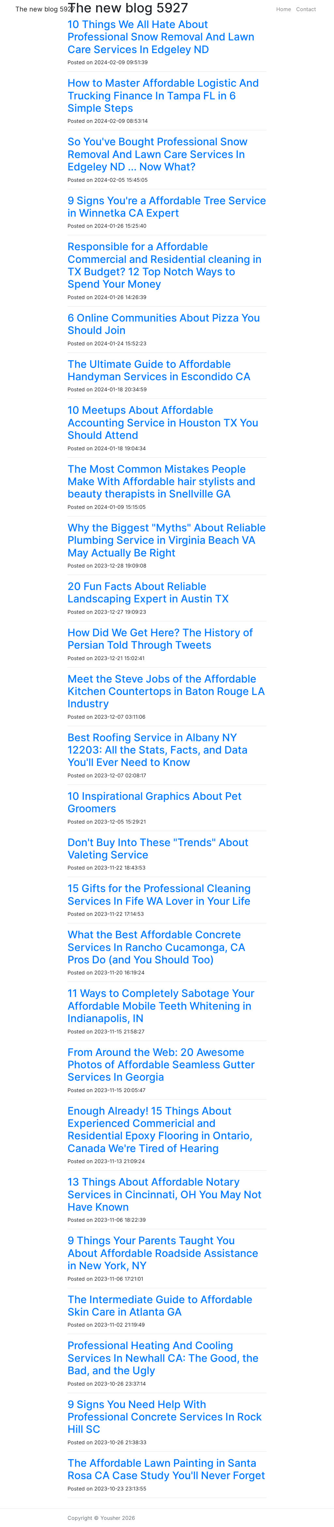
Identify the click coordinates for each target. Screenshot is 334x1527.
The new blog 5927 (45, 9)
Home (283, 9)
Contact (306, 9)
